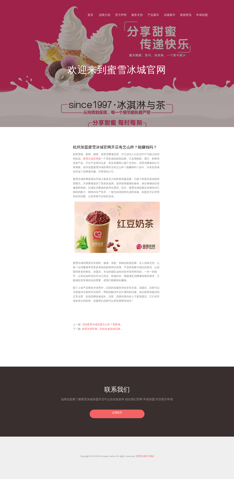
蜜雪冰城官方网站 (144, 456)
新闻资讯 (185, 15)
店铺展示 (169, 15)
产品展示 (153, 15)
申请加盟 (202, 15)
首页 (90, 15)
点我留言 (117, 412)
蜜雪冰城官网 (90, 158)
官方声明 (121, 15)
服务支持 (137, 15)
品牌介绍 (104, 15)
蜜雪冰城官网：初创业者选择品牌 (101, 328)
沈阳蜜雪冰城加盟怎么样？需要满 (101, 324)
